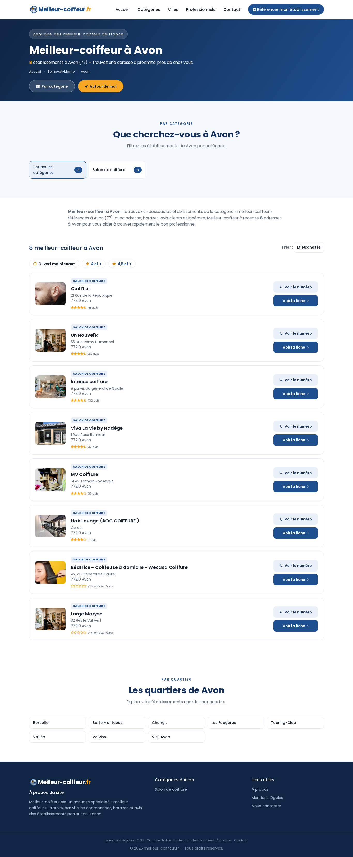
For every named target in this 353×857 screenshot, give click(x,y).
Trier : (287, 247)
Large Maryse (86, 614)
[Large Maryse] (50, 619)
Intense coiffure (89, 381)
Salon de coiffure (171, 789)
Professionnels (201, 9)
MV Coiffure (84, 474)
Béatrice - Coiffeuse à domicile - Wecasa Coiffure (129, 567)
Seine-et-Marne (61, 71)
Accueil (123, 9)
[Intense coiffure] (50, 386)
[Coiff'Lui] (50, 293)
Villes (173, 9)
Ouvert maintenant (56, 263)
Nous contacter (266, 805)
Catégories (148, 9)
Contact (231, 9)
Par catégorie (55, 86)
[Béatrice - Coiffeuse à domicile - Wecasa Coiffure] (50, 572)
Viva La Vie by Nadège (97, 428)
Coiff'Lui (80, 288)
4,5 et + (125, 263)
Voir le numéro (298, 287)
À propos (260, 789)
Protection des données (193, 840)
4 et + (96, 263)
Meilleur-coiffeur (65, 9)
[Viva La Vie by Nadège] (50, 433)
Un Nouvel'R (84, 335)
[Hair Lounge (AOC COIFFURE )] (50, 526)
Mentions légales (267, 797)
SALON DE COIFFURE (89, 281)
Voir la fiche (294, 300)
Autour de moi (103, 86)
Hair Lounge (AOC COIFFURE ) (105, 521)
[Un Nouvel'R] (50, 340)
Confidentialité (159, 840)
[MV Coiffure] (50, 479)
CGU (140, 840)
